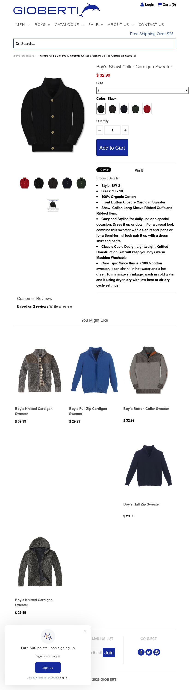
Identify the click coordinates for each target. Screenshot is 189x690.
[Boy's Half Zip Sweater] (148, 498)
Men (20, 24)
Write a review (60, 306)
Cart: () (169, 4)
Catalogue (67, 24)
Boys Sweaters (23, 55)
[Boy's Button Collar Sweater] (148, 403)
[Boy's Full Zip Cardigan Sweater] (94, 403)
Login (149, 4)
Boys (40, 24)
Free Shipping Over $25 (152, 34)
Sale (93, 24)
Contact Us (151, 24)
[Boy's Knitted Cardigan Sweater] (40, 403)
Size (99, 82)
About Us (118, 24)
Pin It (139, 170)
